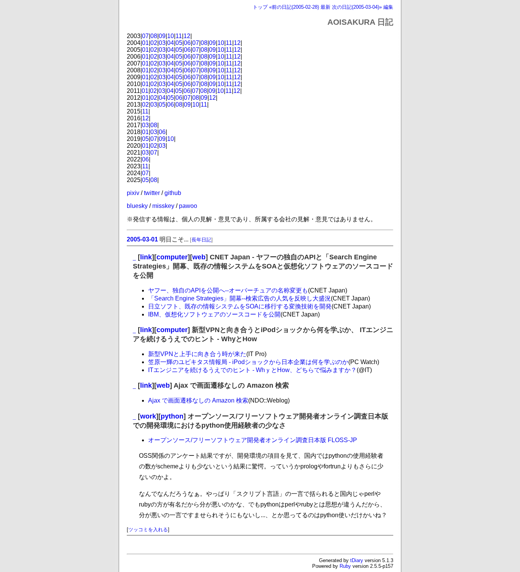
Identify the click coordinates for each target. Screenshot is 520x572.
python (172, 416)
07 (145, 36)
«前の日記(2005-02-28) (294, 7)
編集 (388, 7)
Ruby (345, 566)
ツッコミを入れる (148, 529)
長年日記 (201, 240)
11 (178, 36)
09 (162, 36)
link (146, 257)
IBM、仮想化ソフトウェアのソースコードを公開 (214, 314)
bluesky (137, 206)
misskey (163, 206)
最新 (325, 7)
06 (187, 43)
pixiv (133, 193)
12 (186, 36)
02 (153, 43)
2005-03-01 (142, 239)
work (148, 416)
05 (178, 43)
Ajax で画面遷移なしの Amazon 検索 (198, 400)
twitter (152, 193)
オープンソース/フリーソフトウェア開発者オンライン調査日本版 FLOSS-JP (252, 440)
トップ (260, 7)
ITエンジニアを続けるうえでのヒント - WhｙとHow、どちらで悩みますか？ (252, 370)
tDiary (356, 560)
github (172, 193)
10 (170, 36)
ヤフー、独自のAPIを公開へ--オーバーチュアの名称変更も (228, 290)
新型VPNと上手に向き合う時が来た (197, 354)
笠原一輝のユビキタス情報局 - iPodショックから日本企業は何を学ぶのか (248, 362)
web (199, 257)
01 (145, 43)
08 (153, 36)
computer (172, 257)
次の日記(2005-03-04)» (357, 7)
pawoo (188, 206)
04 (170, 43)
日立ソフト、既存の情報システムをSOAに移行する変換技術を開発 (240, 306)
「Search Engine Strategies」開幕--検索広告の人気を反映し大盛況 (239, 298)
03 (162, 43)
